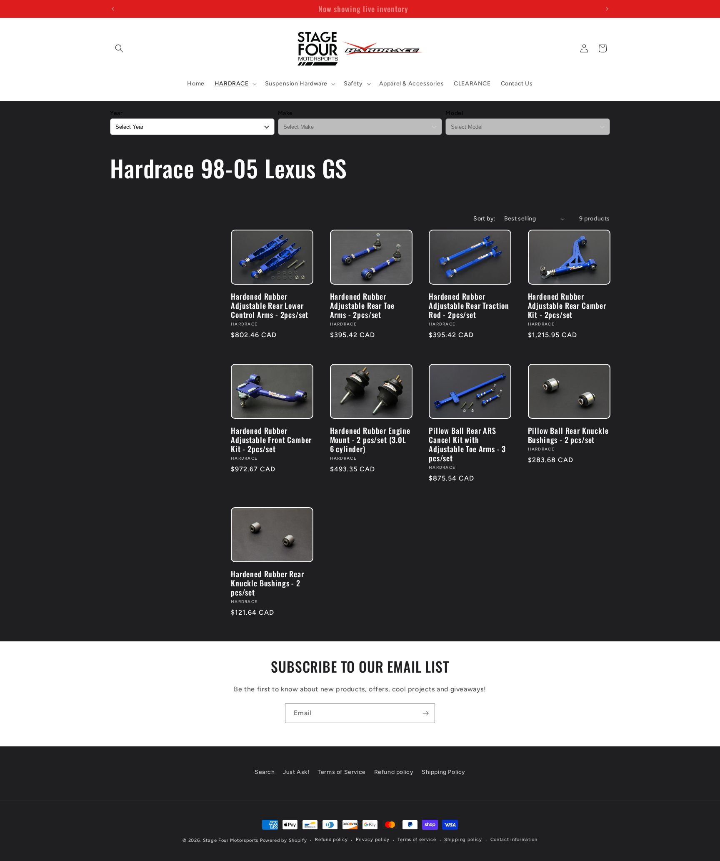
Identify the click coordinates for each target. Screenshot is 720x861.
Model (454, 113)
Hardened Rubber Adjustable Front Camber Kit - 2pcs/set (271, 439)
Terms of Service (342, 772)
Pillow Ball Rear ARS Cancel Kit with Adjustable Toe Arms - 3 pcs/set (467, 444)
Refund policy (394, 772)
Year (116, 113)
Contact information (514, 839)
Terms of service (417, 839)
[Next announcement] (607, 9)
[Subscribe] (425, 713)
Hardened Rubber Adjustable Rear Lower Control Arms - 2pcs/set (269, 305)
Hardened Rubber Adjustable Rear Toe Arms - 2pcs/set (362, 305)
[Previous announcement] (113, 9)
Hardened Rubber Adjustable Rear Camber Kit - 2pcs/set (567, 305)
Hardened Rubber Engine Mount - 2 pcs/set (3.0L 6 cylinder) (370, 439)
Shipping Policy (443, 772)
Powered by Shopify (283, 840)
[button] (119, 48)
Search (265, 772)
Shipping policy (463, 839)
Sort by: (484, 218)
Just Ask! (296, 772)
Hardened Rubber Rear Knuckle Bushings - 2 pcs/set (267, 583)
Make (285, 113)
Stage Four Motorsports (230, 840)
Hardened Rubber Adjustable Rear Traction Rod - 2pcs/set (469, 305)
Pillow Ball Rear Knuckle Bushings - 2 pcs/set (568, 435)
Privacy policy (373, 839)
